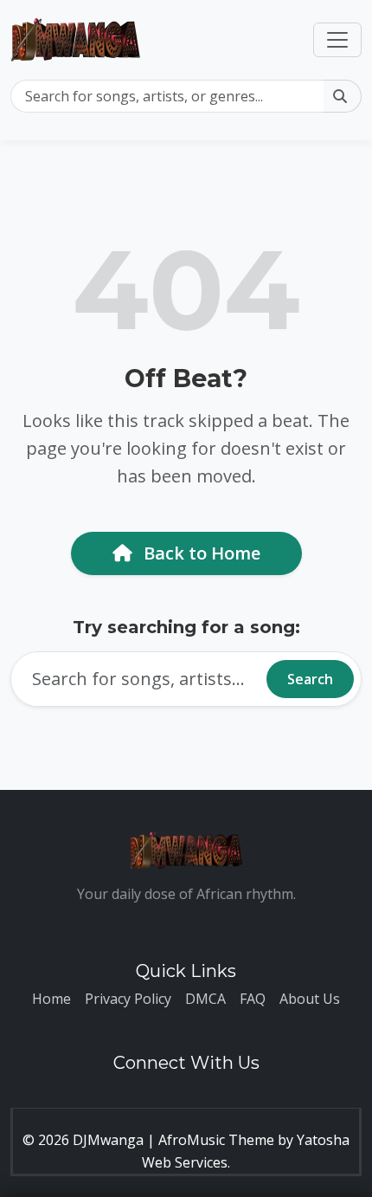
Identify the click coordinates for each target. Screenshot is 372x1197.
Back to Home (199, 553)
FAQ (253, 998)
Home (51, 998)
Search (310, 679)
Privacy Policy (128, 998)
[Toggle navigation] (337, 40)
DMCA (205, 998)
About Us (309, 998)
